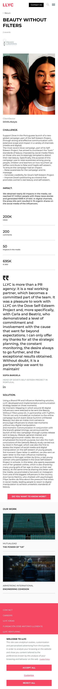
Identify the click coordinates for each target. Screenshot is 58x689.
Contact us (36, 5)
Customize (29, 675)
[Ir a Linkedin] (4, 387)
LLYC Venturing (11, 632)
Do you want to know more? (29, 496)
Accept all (29, 667)
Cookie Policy (44, 659)
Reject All (29, 683)
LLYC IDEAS (8, 621)
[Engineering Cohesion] (29, 569)
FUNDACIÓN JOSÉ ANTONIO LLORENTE (23, 626)
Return (8, 13)
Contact (8, 610)
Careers (7, 615)
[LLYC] (8, 5)
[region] (29, 661)
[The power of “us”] (29, 526)
